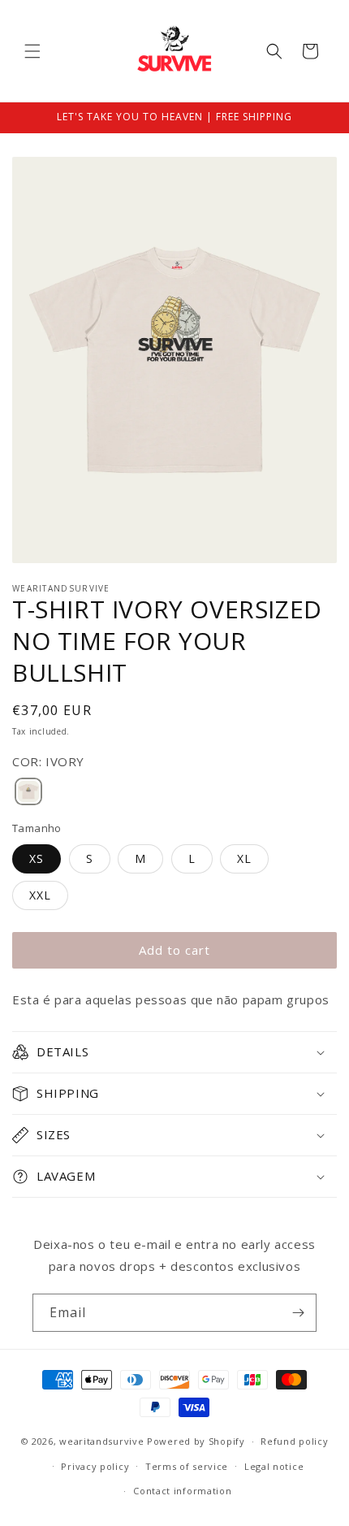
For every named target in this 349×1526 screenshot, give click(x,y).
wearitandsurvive (101, 1441)
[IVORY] (28, 793)
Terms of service (186, 1466)
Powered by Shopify (196, 1441)
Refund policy (294, 1441)
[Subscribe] (298, 1313)
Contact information (182, 1491)
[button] (32, 51)
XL (244, 858)
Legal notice (274, 1466)
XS (36, 858)
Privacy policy (95, 1466)
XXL (40, 895)
